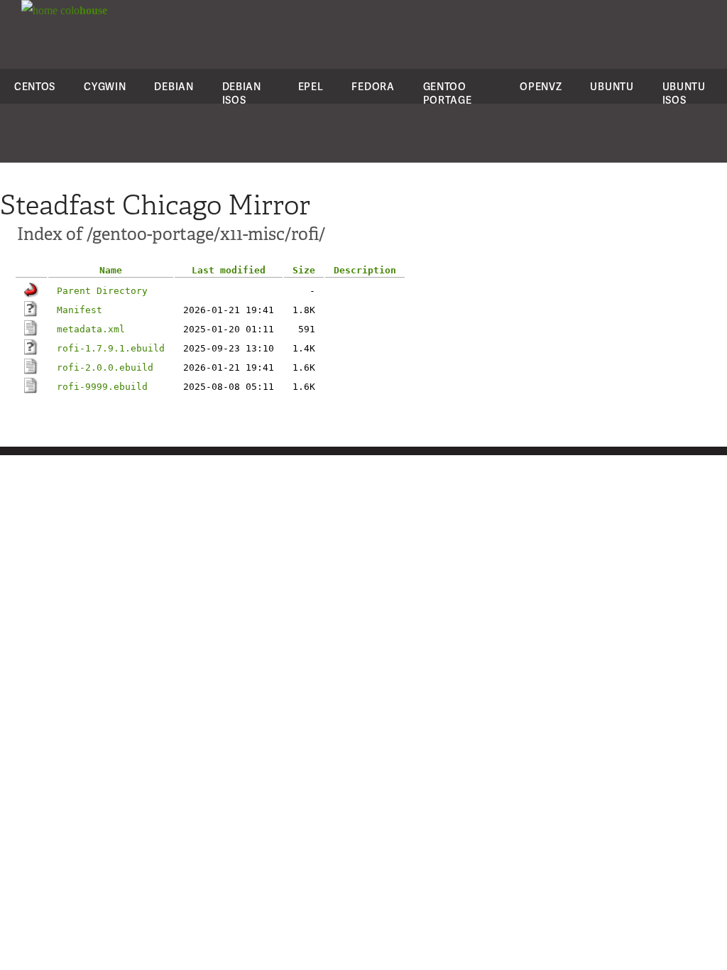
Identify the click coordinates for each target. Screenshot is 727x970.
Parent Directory (102, 290)
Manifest (79, 310)
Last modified (229, 270)
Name (110, 270)
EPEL (311, 86)
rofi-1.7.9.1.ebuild (111, 348)
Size (304, 270)
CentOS (34, 86)
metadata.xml (91, 329)
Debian (173, 86)
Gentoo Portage (447, 93)
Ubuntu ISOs (684, 93)
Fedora (372, 86)
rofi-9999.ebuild (102, 386)
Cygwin (105, 86)
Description (365, 270)
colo (82, 10)
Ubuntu (611, 86)
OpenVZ (541, 86)
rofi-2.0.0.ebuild (105, 367)
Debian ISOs (241, 93)
